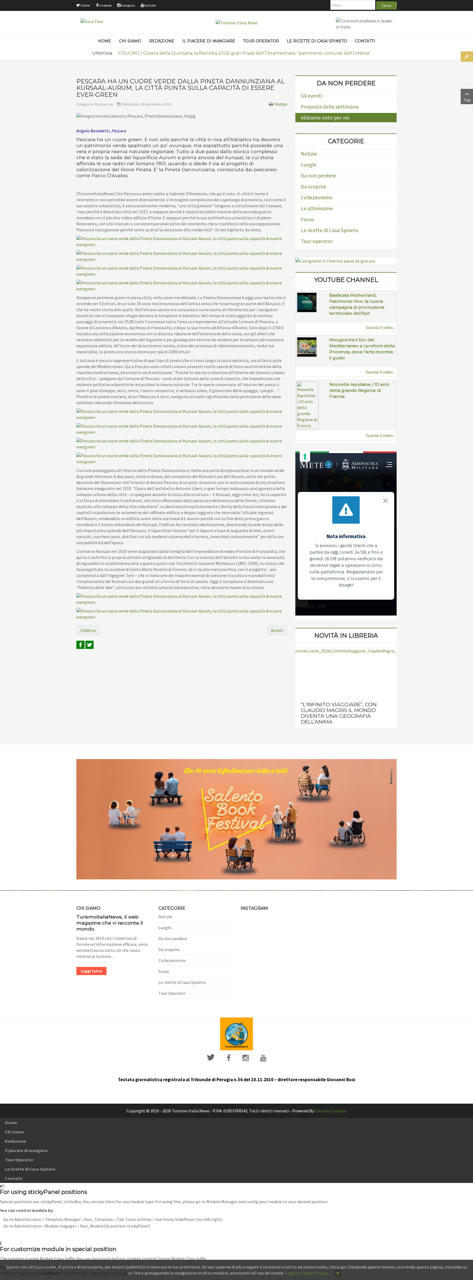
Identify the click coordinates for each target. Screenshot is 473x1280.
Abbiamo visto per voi (325, 117)
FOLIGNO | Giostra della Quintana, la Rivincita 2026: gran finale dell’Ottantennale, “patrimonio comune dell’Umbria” (244, 53)
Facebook (105, 5)
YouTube (150, 5)
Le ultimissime (317, 208)
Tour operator (317, 241)
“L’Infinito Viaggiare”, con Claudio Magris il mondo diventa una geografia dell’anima (339, 713)
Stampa (280, 104)
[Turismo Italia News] (237, 22)
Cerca (386, 5)
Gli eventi (311, 95)
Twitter (85, 5)
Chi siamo (14, 1132)
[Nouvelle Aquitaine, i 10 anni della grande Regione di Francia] (307, 404)
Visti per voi (103, 104)
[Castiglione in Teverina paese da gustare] (335, 260)
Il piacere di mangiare (26, 1150)
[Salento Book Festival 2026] (236, 818)
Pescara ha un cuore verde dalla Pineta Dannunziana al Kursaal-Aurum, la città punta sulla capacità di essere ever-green (180, 88)
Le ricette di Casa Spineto (330, 230)
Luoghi (308, 164)
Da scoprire (313, 186)
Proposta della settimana (330, 106)
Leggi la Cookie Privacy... (307, 1273)
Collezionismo (317, 197)
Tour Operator (172, 993)
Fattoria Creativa (331, 1110)
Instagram (127, 5)
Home (11, 1122)
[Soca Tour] (91, 21)
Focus (307, 219)
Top (467, 100)
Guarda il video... (380, 327)
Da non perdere (318, 175)
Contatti (13, 1178)
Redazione (15, 1141)
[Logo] (236, 1033)
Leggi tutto (91, 971)
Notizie (309, 153)
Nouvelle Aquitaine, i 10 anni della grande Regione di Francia (359, 390)
